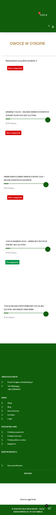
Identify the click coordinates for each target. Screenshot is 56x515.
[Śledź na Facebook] (18, 458)
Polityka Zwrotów (14, 436)
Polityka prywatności (16, 432)
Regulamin (12, 444)
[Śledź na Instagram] (24, 458)
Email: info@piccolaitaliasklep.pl (20, 382)
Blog (9, 407)
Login (10, 419)
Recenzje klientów (15, 465)
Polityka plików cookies (17, 440)
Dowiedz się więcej (47, 120)
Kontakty (11, 415)
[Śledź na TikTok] (38, 458)
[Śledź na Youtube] (31, 458)
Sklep (10, 403)
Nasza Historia (13, 411)
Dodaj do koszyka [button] (46, 314)
